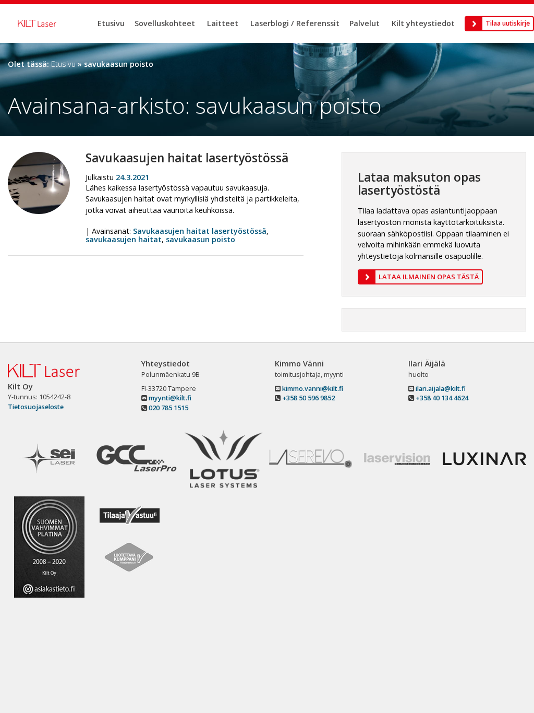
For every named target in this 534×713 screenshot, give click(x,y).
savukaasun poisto (200, 239)
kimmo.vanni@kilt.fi (312, 388)
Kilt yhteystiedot (423, 23)
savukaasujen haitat (124, 239)
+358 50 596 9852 (308, 398)
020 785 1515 (167, 407)
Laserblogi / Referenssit (294, 23)
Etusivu (111, 23)
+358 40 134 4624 (442, 398)
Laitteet (222, 23)
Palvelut (364, 23)
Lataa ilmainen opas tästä (429, 276)
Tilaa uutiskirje (508, 23)
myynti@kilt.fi (169, 398)
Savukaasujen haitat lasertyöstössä (187, 158)
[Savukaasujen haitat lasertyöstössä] (39, 156)
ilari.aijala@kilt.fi (440, 388)
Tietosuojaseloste (36, 406)
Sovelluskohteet (165, 23)
